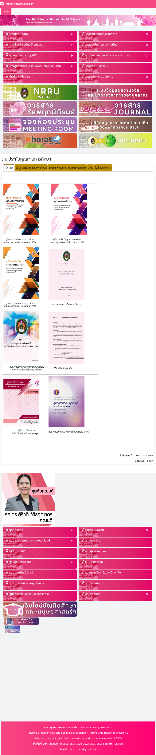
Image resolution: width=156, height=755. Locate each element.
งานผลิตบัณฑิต (18, 34)
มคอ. (90, 168)
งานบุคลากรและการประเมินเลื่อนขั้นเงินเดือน (35, 66)
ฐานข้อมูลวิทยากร (19, 562)
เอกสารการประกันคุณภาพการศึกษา (67, 168)
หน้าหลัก (9, 168)
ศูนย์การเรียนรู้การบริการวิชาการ (28, 594)
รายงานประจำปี (94, 530)
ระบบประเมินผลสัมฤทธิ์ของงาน (27, 583)
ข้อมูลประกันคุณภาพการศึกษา (31, 168)
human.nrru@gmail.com (19, 4)
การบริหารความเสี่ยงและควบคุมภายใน (108, 55)
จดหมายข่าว (92, 540)
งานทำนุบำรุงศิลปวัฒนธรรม (26, 44)
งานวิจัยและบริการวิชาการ (100, 34)
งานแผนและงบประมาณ (98, 76)
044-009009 (50, 743)
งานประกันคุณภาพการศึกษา (101, 44)
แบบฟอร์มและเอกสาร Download (29, 540)
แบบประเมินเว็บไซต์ (20, 572)
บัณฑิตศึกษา (92, 594)
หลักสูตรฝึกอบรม (95, 551)
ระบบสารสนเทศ (94, 583)
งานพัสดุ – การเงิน (96, 66)
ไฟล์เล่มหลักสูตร (103, 168)
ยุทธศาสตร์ (15, 530)
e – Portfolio (93, 562)
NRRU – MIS (17, 551)
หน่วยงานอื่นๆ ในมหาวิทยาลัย (102, 572)
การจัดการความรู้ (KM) (23, 55)
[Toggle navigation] (6, 11)
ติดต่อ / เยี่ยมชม (19, 76)
